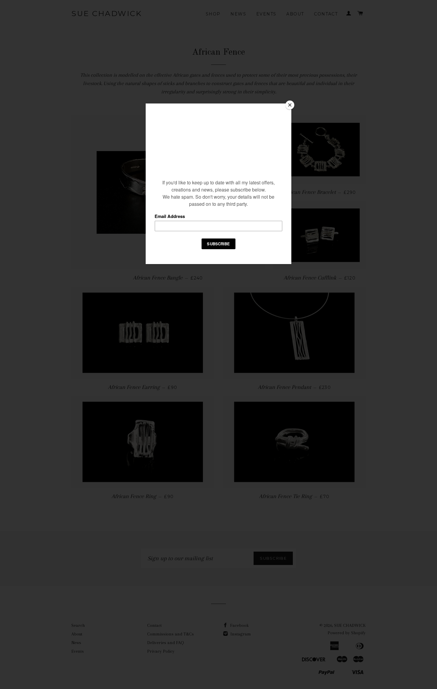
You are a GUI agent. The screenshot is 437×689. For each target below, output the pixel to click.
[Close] (289, 105)
